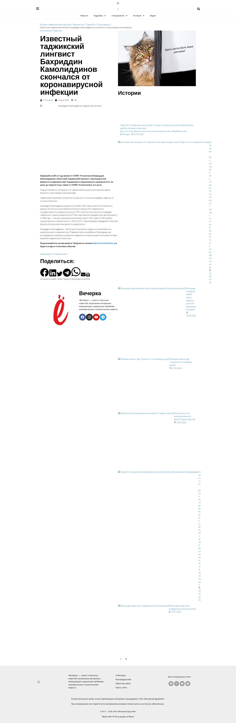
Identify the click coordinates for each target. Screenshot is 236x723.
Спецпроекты (118, 15)
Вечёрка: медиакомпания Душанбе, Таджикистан (62, 24)
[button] (44, 274)
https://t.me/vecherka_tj (104, 243)
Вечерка (90, 293)
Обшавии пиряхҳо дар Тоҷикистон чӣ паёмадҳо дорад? (181, 362)
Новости (84, 15)
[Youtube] (96, 317)
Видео (153, 15)
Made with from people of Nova (118, 717)
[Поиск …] (198, 9)
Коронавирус (104, 24)
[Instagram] (89, 317)
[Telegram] (103, 317)
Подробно (98, 15)
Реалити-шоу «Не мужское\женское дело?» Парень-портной (184, 416)
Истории (137, 15)
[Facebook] (82, 317)
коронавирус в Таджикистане (53, 254)
